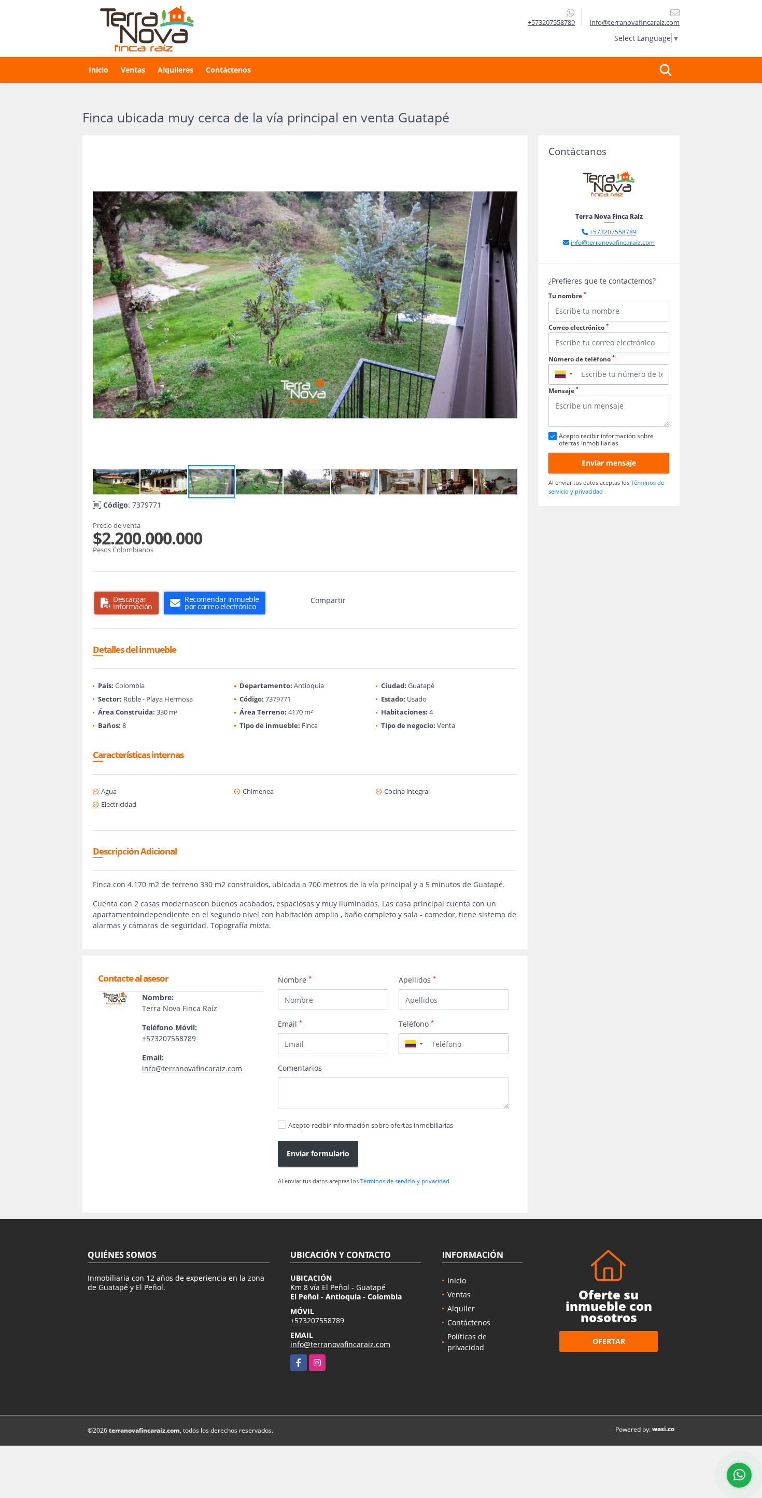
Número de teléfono (581, 359)
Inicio (98, 70)
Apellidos (417, 979)
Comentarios (300, 1068)
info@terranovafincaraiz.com (192, 1068)
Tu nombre (567, 295)
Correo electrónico (578, 327)
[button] (508, 155)
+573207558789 (551, 22)
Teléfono (416, 1023)
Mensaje (563, 390)
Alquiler (461, 1308)
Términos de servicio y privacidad (404, 1181)
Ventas (133, 70)
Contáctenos (228, 70)
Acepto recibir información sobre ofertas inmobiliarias (370, 1125)
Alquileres (175, 70)
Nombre (295, 979)
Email (290, 1023)
